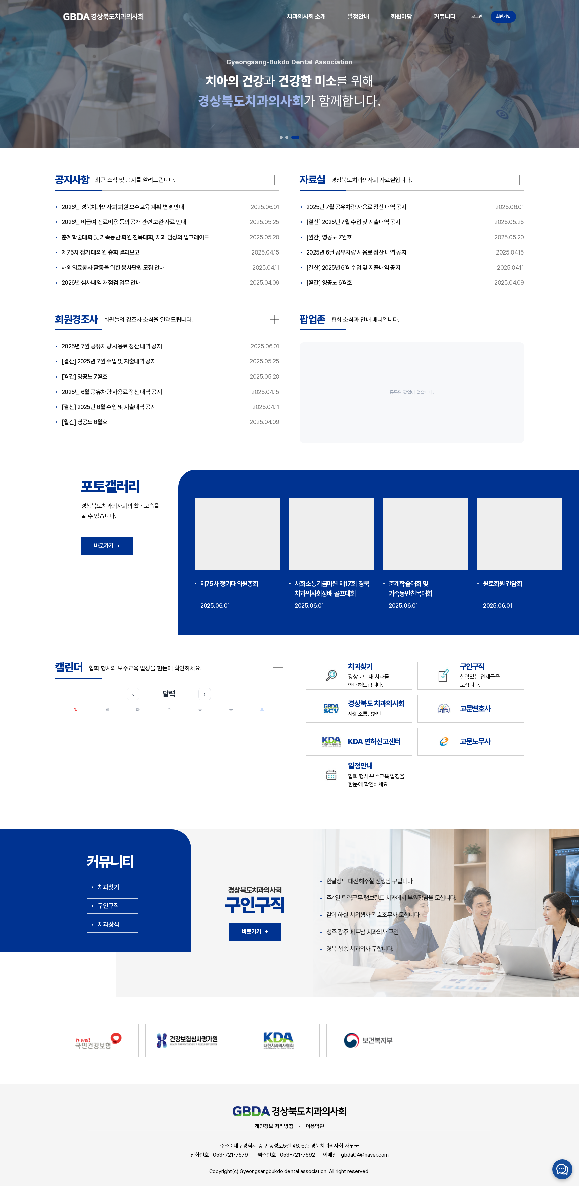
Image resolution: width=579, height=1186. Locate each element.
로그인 (476, 16)
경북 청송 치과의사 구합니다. (359, 949)
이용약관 (315, 1126)
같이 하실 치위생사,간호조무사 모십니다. (373, 915)
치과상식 (108, 924)
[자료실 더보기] (519, 180)
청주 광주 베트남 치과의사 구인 (362, 932)
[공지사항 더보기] (274, 180)
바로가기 (255, 931)
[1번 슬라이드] (281, 137)
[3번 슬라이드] (295, 137)
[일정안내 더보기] (278, 667)
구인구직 (108, 906)
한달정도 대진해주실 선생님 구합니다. (370, 881)
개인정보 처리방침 (274, 1126)
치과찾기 (108, 887)
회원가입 (503, 16)
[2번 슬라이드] (286, 137)
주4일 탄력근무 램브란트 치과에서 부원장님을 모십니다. (391, 898)
